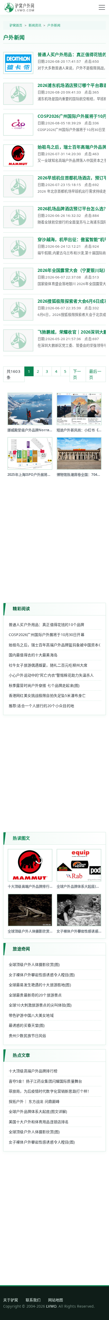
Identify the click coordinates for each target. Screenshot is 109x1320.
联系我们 (33, 1299)
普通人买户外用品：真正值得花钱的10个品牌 (46, 624)
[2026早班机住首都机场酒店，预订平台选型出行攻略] (18, 186)
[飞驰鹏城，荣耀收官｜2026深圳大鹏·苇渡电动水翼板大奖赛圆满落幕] (18, 340)
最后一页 (95, 374)
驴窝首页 (16, 25)
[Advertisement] (54, 536)
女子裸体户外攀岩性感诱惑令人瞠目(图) (42, 974)
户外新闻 (53, 25)
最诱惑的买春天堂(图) (27, 1025)
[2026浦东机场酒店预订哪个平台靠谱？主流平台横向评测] (18, 94)
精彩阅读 (21, 609)
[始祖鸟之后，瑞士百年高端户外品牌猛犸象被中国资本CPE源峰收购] (18, 155)
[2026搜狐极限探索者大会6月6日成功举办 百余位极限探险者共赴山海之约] (18, 310)
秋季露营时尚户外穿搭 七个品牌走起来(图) (44, 685)
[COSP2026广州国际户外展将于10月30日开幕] (18, 125)
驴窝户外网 (19, 7)
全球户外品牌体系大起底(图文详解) (38, 1111)
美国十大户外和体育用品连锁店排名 (39, 1121)
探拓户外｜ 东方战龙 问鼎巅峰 (34, 1101)
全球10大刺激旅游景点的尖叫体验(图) (40, 1005)
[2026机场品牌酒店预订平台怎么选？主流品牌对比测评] (18, 217)
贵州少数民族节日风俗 (27, 1035)
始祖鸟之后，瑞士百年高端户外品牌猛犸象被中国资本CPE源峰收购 (54, 644)
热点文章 (21, 1055)
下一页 (77, 374)
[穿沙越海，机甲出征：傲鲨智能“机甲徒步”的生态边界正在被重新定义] (18, 248)
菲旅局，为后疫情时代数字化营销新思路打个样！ (50, 1091)
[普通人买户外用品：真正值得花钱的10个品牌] (18, 63)
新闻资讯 (35, 25)
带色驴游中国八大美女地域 (31, 1015)
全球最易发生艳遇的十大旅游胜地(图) (40, 984)
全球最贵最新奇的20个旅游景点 (35, 995)
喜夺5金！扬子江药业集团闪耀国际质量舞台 (45, 1081)
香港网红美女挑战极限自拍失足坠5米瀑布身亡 (47, 695)
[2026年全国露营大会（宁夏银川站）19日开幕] (18, 279)
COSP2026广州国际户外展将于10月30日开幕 (46, 634)
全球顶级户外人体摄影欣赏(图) (34, 964)
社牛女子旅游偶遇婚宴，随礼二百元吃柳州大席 (48, 665)
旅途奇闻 (21, 949)
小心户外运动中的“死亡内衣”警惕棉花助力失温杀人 (51, 675)
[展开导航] (102, 7)
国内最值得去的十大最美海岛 (33, 654)
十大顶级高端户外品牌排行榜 (33, 1070)
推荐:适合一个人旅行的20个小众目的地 (41, 705)
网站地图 (55, 1299)
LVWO (51, 1306)
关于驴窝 (10, 1299)
